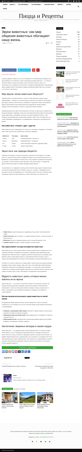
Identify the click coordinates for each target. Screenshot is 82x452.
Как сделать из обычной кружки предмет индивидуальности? (72, 80)
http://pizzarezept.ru (17, 377)
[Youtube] (79, 1)
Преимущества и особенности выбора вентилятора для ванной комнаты (68, 124)
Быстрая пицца (61, 51)
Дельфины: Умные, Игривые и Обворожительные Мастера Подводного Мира (67, 131)
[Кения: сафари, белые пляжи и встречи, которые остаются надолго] (27, 397)
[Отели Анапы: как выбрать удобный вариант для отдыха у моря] (60, 74)
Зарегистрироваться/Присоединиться (35, 1)
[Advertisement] (27, 56)
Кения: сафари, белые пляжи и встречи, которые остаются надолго (27, 406)
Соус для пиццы (36, 4)
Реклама (59, 37)
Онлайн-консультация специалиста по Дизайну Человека (72, 95)
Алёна (4, 43)
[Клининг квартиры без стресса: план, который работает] (10, 397)
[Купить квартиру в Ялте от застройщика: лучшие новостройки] (45, 397)
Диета (58, 44)
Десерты (59, 54)
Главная (5, 4)
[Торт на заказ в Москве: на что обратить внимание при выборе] (60, 105)
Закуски (68, 4)
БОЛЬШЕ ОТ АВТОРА (19, 389)
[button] (78, 7)
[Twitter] (74, 1)
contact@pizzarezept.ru (46, 437)
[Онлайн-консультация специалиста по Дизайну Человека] (60, 97)
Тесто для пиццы (23, 4)
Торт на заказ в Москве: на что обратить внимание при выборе (72, 103)
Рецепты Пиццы (61, 39)
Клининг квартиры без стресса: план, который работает (8, 406)
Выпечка (60, 4)
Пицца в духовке (61, 56)
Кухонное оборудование (64, 59)
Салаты (5, 8)
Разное (3, 27)
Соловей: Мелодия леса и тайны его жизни (14, 366)
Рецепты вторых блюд (63, 47)
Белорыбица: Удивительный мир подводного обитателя (44, 367)
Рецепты (12, 4)
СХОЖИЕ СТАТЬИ (7, 389)
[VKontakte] (76, 1)
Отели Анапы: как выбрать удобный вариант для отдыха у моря (73, 72)
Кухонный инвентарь (63, 61)
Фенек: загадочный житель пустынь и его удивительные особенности (66, 144)
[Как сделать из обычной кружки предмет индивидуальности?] (60, 82)
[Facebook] (71, 1)
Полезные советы (49, 4)
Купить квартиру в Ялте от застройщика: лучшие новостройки (43, 406)
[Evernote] (68, 1)
